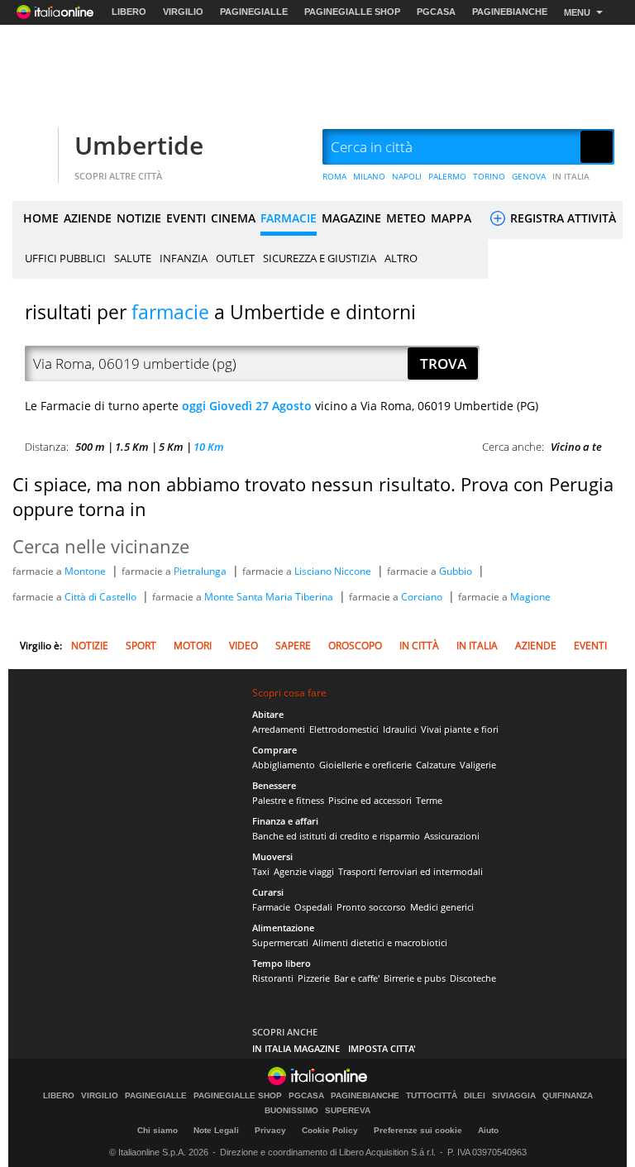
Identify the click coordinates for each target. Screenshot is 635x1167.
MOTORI (193, 646)
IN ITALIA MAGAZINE (296, 1048)
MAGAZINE (351, 218)
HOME (41, 218)
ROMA (334, 176)
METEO (406, 218)
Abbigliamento (283, 764)
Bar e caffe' (357, 978)
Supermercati (280, 942)
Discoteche (473, 978)
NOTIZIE (139, 218)
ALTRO (401, 258)
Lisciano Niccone (334, 571)
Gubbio (457, 571)
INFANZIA (184, 258)
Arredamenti (278, 729)
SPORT (141, 646)
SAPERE (293, 646)
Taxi (261, 871)
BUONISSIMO (291, 1111)
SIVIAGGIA (514, 1096)
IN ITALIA (571, 176)
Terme (429, 800)
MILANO (369, 176)
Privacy (270, 1130)
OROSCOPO (355, 646)
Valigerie (478, 764)
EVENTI (186, 218)
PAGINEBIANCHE (509, 12)
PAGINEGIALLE (254, 12)
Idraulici (400, 729)
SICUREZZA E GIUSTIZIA (319, 258)
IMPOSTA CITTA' (382, 1048)
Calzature (436, 764)
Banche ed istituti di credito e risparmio (336, 836)
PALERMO (447, 176)
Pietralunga (201, 571)
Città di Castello (101, 597)
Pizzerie (314, 978)
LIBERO (129, 12)
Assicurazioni (452, 836)
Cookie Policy (330, 1130)
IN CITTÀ (419, 646)
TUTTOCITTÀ (431, 1096)
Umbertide (138, 145)
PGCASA (436, 12)
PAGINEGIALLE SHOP (352, 12)
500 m (90, 446)
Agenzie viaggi (304, 871)
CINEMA (233, 218)
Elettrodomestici (344, 729)
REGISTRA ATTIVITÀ (561, 218)
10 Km (208, 446)
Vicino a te (576, 446)
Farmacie (271, 907)
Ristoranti (273, 978)
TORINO (489, 176)
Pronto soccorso (371, 907)
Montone (86, 571)
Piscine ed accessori (370, 800)
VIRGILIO (183, 12)
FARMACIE (288, 218)
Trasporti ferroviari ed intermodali (410, 871)
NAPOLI (407, 176)
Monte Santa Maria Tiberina (270, 597)
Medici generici (442, 907)
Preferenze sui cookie (418, 1130)
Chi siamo (157, 1130)
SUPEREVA (347, 1111)
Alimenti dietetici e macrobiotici (380, 942)
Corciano (423, 597)
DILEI (474, 1096)
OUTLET (235, 258)
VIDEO (243, 646)
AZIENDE (88, 218)
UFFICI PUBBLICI (65, 258)
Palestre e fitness (288, 800)
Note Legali (216, 1130)
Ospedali (313, 907)
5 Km (171, 446)
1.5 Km (132, 446)
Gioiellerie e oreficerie (365, 764)
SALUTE (132, 258)
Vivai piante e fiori (460, 729)
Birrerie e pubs (415, 978)
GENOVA (529, 176)
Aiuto (488, 1130)
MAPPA (451, 218)
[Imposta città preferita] (33, 147)
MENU (577, 12)
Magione (530, 597)
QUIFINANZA (567, 1096)
